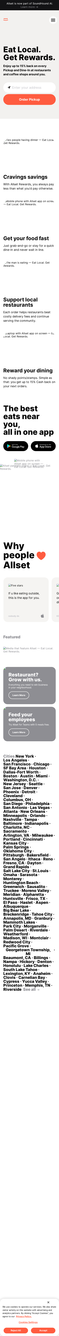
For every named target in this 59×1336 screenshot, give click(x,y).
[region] (29, 1317)
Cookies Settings (28, 1322)
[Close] (48, 1302)
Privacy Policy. (24, 1316)
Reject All (16, 1330)
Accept (43, 1330)
